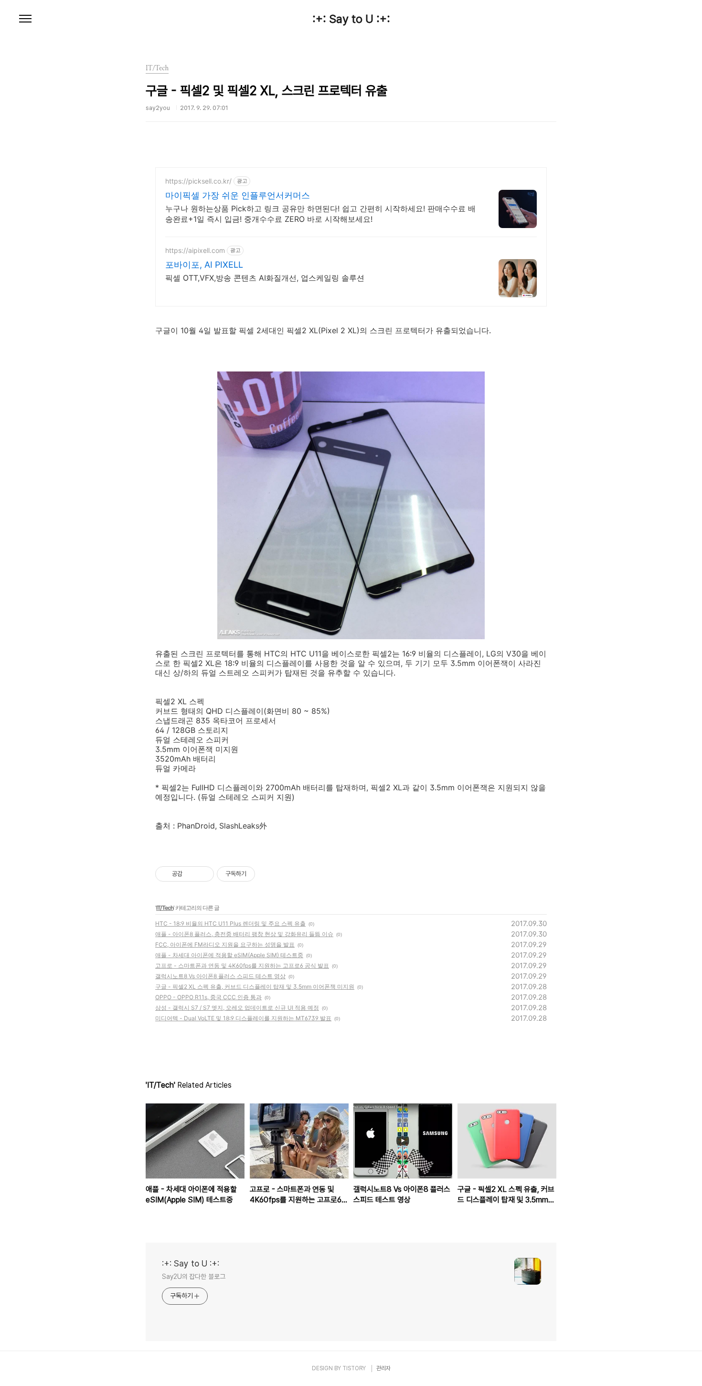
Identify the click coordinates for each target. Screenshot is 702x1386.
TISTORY (354, 1368)
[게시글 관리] (203, 874)
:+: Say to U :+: (351, 19)
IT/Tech (164, 907)
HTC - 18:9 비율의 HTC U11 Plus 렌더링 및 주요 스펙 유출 (230, 923)
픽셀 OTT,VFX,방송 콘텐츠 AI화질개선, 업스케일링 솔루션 (264, 278)
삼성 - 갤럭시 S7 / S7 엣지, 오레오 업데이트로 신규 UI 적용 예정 (237, 1007)
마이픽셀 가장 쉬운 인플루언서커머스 (237, 195)
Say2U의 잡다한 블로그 (193, 1276)
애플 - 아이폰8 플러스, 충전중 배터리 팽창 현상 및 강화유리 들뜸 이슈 (244, 934)
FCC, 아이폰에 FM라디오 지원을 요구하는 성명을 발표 (225, 944)
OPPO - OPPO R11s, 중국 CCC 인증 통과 (208, 997)
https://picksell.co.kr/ (198, 181)
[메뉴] (25, 19)
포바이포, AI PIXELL (204, 265)
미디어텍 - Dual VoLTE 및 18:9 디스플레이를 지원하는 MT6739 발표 (243, 1018)
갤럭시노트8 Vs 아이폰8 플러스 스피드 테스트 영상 (220, 976)
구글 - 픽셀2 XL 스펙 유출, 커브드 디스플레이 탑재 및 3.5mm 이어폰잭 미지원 (254, 986)
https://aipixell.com (195, 250)
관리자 (383, 1368)
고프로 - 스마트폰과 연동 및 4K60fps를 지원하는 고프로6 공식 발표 (242, 965)
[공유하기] (191, 874)
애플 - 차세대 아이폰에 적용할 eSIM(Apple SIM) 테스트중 (229, 955)
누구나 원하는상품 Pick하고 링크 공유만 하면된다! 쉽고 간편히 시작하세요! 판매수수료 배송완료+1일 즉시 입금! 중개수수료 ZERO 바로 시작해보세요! (320, 214)
